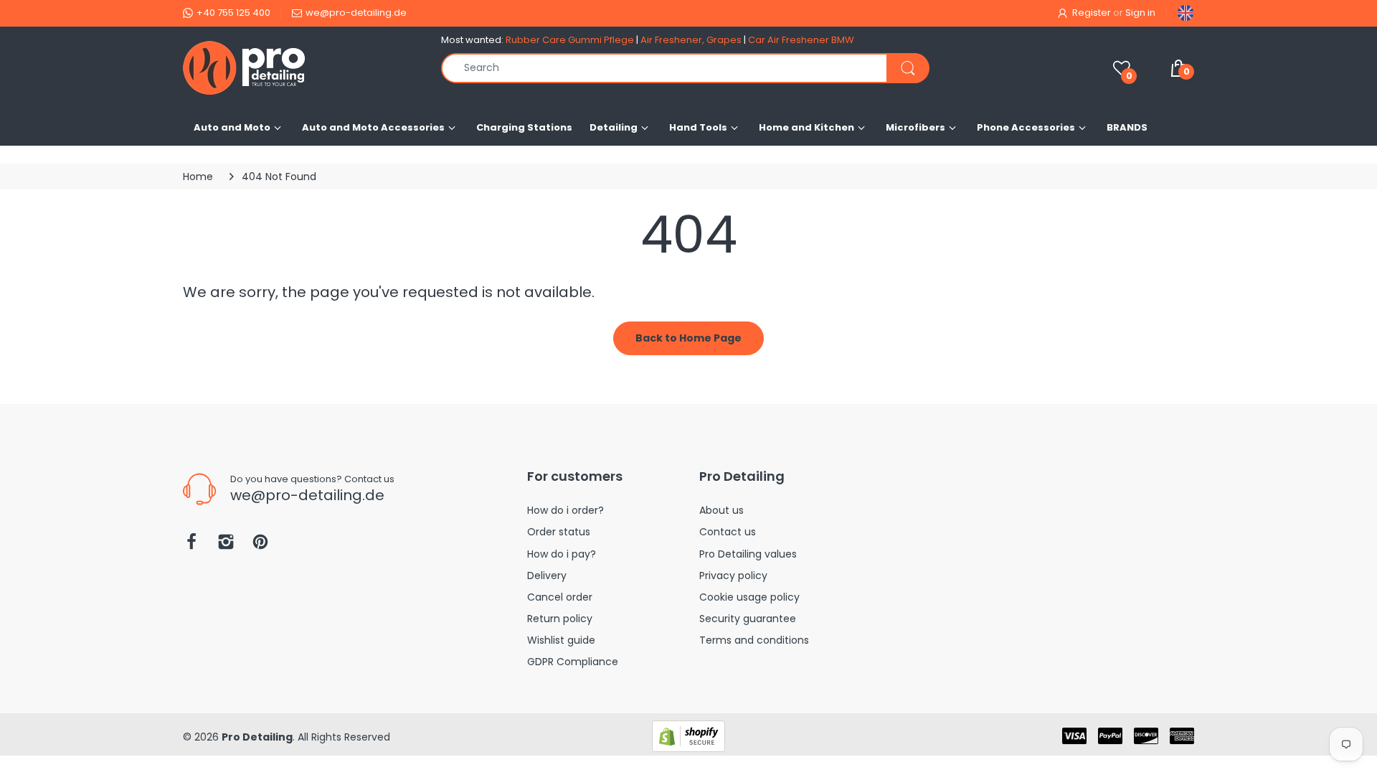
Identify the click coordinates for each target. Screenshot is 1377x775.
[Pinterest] (260, 545)
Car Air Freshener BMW (801, 40)
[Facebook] (191, 545)
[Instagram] (226, 545)
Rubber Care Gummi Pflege (570, 40)
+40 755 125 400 (233, 12)
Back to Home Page (688, 338)
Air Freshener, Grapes (691, 40)
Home (198, 176)
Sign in (1140, 12)
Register (1091, 12)
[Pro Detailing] (301, 68)
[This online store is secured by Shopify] (688, 735)
